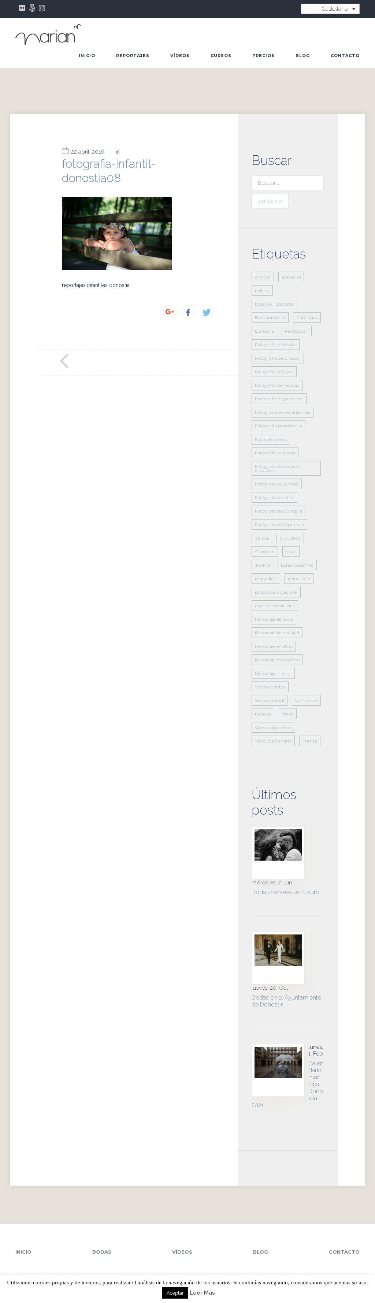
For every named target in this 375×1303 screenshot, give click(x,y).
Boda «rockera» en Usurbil (287, 892)
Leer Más (202, 1293)
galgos (262, 538)
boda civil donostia (274, 304)
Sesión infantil (269, 700)
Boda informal (270, 317)
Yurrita (309, 741)
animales (291, 277)
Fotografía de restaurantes (282, 412)
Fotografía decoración (278, 358)
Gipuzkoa (290, 538)
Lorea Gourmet (297, 565)
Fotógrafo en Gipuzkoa (279, 524)
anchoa (263, 277)
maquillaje (266, 578)
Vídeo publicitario (273, 741)
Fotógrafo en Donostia (278, 511)
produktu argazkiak (276, 592)
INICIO (87, 55)
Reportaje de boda (274, 619)
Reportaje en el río (274, 646)
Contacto (345, 55)
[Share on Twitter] (206, 311)
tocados (263, 714)
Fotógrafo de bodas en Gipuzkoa (278, 468)
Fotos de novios (271, 439)
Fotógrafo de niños (274, 497)
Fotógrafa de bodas (275, 453)
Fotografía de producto (279, 398)
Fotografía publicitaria (278, 425)
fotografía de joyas (274, 371)
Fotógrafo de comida (276, 484)
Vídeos (180, 55)
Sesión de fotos (270, 687)
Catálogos (307, 317)
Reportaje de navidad (277, 632)
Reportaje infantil (273, 673)
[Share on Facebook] (188, 311)
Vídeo (287, 714)
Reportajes (132, 55)
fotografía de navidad (277, 385)
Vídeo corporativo (273, 727)
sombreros (306, 700)
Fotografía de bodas (275, 344)
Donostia (264, 331)
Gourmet (265, 551)
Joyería (262, 565)
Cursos (221, 55)
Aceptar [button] (175, 1293)
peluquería (299, 578)
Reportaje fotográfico (277, 659)
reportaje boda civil (275, 605)
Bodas (101, 1252)
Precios (263, 55)
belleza (262, 290)
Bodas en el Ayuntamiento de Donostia (287, 1001)
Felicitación (296, 331)
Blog (303, 55)
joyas (291, 551)
